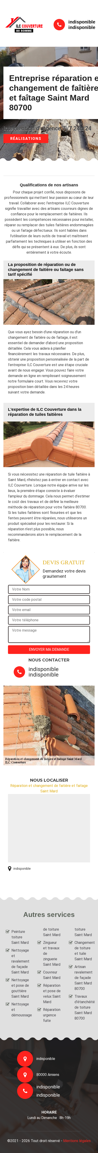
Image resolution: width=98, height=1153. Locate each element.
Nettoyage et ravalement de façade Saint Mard (20, 961)
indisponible (81, 21)
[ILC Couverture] (23, 24)
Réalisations (25, 138)
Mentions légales (77, 1141)
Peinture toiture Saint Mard (20, 937)
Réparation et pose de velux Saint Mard (52, 993)
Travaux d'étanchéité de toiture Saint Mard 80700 (83, 1007)
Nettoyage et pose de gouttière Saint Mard (20, 988)
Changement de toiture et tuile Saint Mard (83, 950)
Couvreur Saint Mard (51, 975)
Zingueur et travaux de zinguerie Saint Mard (51, 953)
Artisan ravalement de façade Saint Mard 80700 (83, 978)
